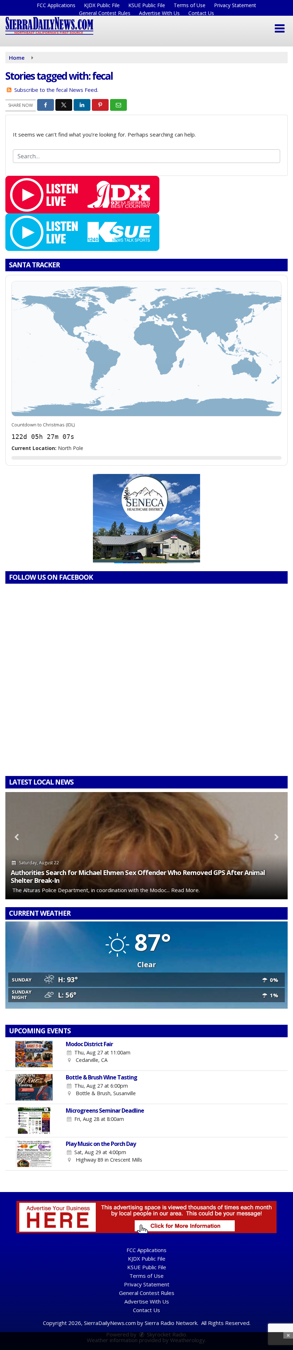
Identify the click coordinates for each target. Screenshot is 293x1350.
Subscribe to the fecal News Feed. (56, 89)
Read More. (185, 890)
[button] (280, 28)
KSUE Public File (146, 5)
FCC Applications (56, 5)
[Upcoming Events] (34, 1054)
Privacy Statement (235, 5)
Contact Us (201, 13)
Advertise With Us (159, 13)
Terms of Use (189, 5)
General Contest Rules (104, 13)
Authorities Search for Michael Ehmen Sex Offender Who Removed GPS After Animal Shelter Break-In (138, 876)
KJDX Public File (102, 5)
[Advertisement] (146, 518)
